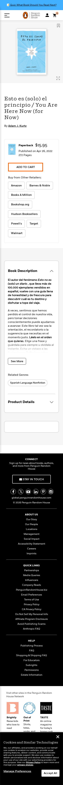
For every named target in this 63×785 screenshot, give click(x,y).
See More (17, 361)
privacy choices (25, 764)
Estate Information (31, 675)
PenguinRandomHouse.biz (31, 589)
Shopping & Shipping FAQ (31, 655)
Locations (31, 529)
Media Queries (31, 575)
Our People (31, 524)
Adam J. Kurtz (17, 126)
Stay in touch (33, 479)
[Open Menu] (7, 15)
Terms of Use (31, 599)
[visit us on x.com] (20, 491)
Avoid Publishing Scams (32, 624)
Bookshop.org (20, 204)
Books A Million (21, 195)
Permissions (31, 670)
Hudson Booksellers (24, 214)
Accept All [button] (50, 773)
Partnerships (31, 570)
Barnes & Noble (39, 185)
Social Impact (31, 539)
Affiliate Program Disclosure (31, 619)
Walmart (16, 233)
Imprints (31, 553)
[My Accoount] (47, 15)
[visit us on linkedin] (35, 491)
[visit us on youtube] (28, 491)
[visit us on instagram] (51, 491)
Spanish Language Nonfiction (27, 382)
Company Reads (31, 585)
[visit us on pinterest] (43, 491)
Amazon (16, 185)
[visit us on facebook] (13, 491)
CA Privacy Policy (31, 609)
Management (31, 534)
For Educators (31, 660)
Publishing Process (31, 645)
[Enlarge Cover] (58, 78)
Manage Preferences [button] (17, 771)
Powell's (16, 224)
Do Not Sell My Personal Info (31, 614)
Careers (31, 548)
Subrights (31, 665)
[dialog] (31, 758)
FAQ (31, 650)
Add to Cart (25, 167)
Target (34, 224)
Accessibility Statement (31, 543)
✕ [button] (58, 737)
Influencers (31, 580)
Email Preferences (31, 594)
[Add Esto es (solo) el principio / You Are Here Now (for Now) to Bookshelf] (58, 25)
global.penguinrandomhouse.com (31, 497)
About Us (31, 514)
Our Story (31, 519)
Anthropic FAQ (31, 628)
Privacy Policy (31, 604)
